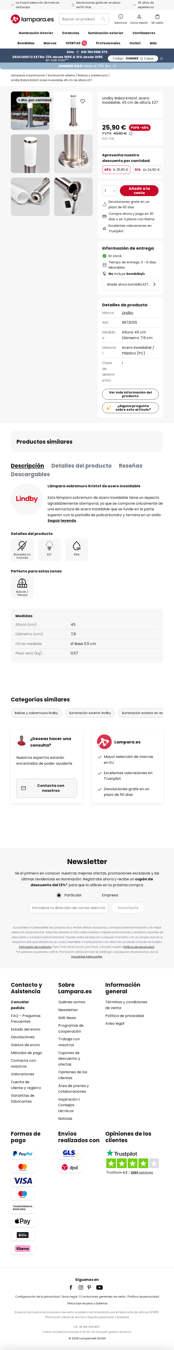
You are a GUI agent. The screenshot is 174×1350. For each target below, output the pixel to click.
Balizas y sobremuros (93, 75)
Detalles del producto (81, 465)
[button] (30, 153)
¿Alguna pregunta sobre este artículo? (133, 408)
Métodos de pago (26, 1052)
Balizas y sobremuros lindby (36, 713)
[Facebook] (74, 1287)
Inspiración (68, 1099)
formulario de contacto (35, 947)
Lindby (127, 312)
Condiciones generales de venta (103, 1296)
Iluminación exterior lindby (90, 713)
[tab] (27, 466)
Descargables (30, 474)
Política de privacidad (138, 947)
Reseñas (131, 465)
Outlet (135, 43)
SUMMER (133, 58)
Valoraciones (22, 1074)
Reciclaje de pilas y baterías (88, 1303)
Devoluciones (23, 1037)
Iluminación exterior (61, 75)
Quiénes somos (71, 1002)
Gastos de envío (25, 1045)
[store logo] (32, 18)
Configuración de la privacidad (37, 1296)
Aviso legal (114, 1023)
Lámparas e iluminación (28, 75)
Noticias (65, 1118)
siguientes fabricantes (86, 957)
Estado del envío (25, 1029)
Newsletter (68, 1009)
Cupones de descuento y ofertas (69, 1058)
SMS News (67, 1017)
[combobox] (84, 19)
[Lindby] (27, 499)
